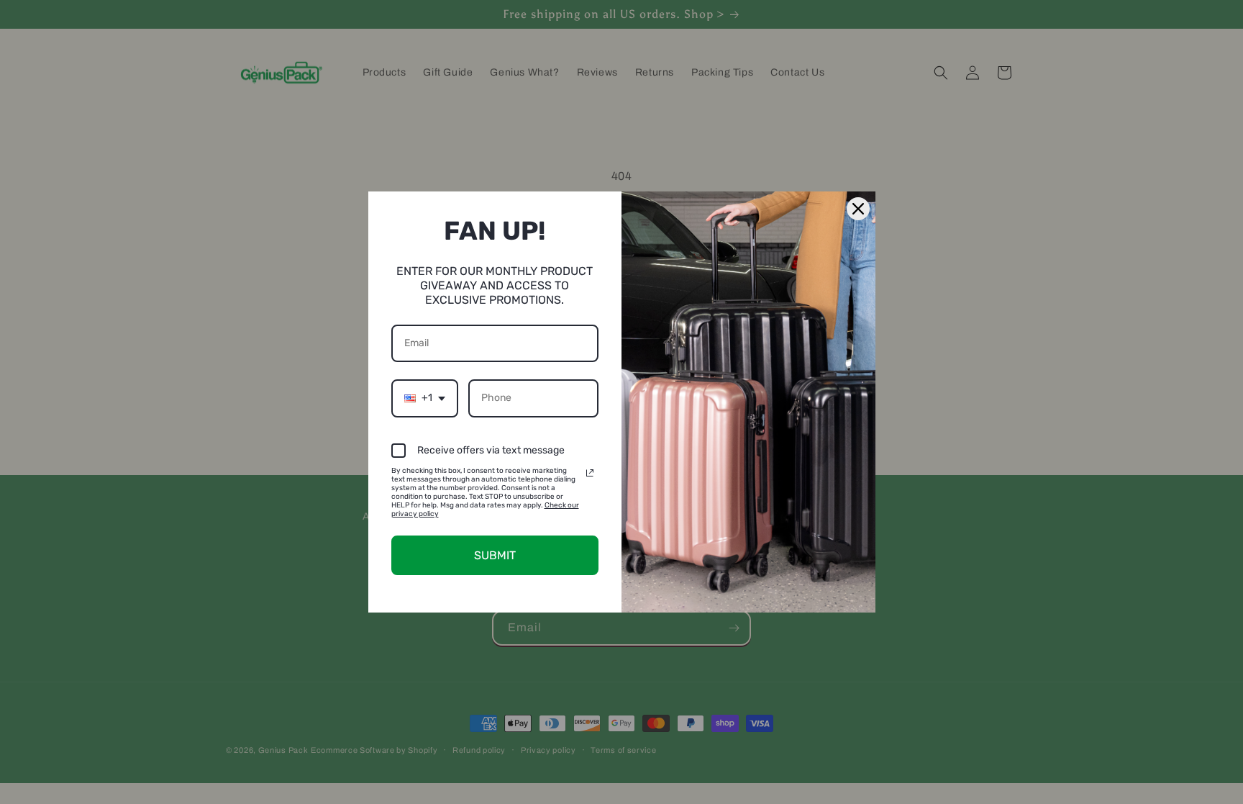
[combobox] (424, 398)
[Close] (858, 208)
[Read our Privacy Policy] (589, 473)
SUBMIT (495, 555)
